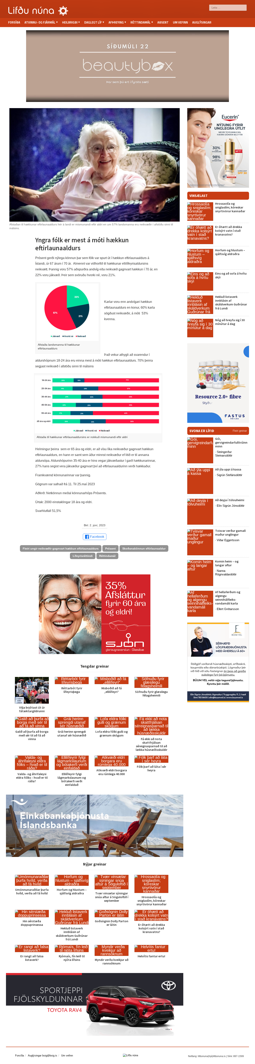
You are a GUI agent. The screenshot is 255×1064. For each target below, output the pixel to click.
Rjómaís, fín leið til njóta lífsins (72, 958)
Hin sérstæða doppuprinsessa (32, 923)
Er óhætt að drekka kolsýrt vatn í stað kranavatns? (151, 928)
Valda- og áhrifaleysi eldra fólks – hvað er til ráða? (32, 777)
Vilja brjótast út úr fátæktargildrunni (32, 709)
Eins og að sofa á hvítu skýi (231, 275)
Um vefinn (180, 22)
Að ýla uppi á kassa (228, 469)
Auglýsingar (201, 22)
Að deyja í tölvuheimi (230, 500)
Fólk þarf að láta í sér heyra (151, 768)
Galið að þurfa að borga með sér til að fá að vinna (31, 735)
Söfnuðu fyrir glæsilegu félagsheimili (151, 693)
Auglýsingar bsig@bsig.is (42, 1055)
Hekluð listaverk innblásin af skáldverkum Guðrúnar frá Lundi (72, 933)
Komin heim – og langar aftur (226, 563)
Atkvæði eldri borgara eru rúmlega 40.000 (111, 772)
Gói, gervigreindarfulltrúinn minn (231, 442)
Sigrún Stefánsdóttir (229, 475)
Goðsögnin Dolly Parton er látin (111, 923)
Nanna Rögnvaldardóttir (225, 572)
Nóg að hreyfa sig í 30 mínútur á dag (230, 322)
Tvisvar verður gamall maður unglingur (230, 532)
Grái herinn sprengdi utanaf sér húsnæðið (71, 733)
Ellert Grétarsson (228, 609)
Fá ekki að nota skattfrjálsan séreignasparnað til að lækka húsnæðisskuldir (151, 744)
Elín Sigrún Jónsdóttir (230, 505)
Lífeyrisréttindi (83, 555)
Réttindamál (107, 555)
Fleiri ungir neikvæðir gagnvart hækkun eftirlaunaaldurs (61, 548)
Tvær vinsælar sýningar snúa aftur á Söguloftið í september (111, 896)
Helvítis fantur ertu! (151, 956)
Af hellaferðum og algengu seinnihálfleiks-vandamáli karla (227, 597)
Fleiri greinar (240, 430)
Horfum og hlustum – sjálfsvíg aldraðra (72, 891)
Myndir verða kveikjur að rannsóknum (111, 961)
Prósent (110, 548)
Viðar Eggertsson (228, 540)
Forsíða (14, 22)
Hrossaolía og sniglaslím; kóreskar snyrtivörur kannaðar (151, 900)
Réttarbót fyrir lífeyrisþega (71, 690)
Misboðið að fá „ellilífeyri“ (111, 690)
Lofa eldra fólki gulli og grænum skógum (111, 733)
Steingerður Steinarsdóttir (223, 453)
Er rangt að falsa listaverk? (31, 958)
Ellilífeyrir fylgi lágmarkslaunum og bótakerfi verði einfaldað (72, 779)
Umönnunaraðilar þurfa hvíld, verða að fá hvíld (32, 891)
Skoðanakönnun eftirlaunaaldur (144, 548)
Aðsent (163, 22)
